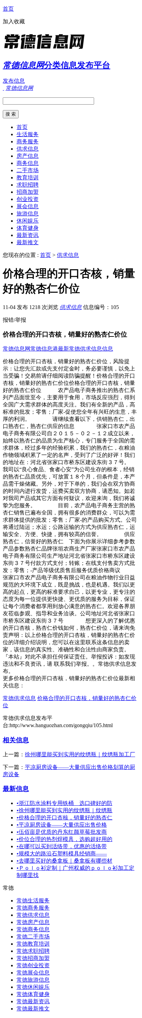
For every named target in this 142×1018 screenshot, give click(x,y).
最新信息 (16, 788)
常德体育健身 (33, 994)
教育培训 (28, 177)
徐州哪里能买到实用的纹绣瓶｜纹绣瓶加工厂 (80, 754)
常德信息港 (44, 349)
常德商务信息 (33, 929)
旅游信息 (28, 213)
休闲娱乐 (28, 221)
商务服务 (28, 141)
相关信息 (16, 740)
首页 (8, 9)
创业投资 (28, 199)
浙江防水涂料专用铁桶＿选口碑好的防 (64, 803)
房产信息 (28, 156)
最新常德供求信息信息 (85, 349)
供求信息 (28, 149)
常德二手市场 (33, 936)
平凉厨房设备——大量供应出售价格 (62, 825)
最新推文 (28, 242)
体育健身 (28, 228)
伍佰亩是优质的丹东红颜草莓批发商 (62, 832)
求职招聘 (28, 185)
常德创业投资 (33, 965)
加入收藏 (14, 21)
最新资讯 (28, 235)
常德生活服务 (33, 900)
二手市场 (28, 170)
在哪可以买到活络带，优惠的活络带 (62, 846)
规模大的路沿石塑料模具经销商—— (62, 853)
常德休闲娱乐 (33, 987)
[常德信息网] (46, 49)
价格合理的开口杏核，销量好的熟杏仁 (64, 817)
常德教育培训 (33, 944)
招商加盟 (28, 192)
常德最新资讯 (33, 1001)
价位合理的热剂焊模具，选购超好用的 (64, 839)
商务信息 (28, 163)
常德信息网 (16, 349)
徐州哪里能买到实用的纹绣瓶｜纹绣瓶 (64, 810)
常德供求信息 (19, 698)
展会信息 (28, 206)
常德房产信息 (33, 922)
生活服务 (28, 134)
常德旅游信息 (33, 980)
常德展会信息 (33, 972)
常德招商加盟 (33, 958)
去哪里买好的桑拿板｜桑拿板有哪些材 (64, 861)
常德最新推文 (33, 1008)
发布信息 (14, 81)
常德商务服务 (33, 908)
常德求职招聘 (33, 951)
